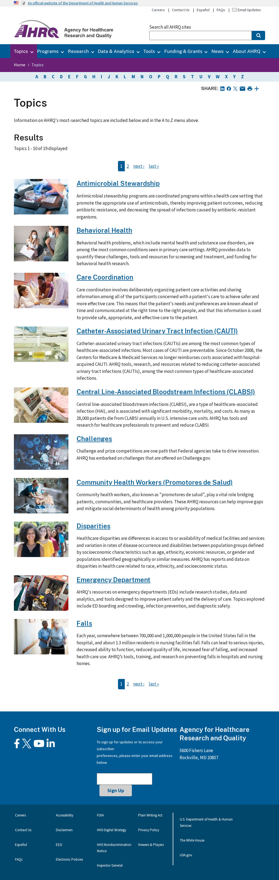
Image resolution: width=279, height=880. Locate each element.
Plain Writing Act (150, 815)
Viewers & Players (151, 844)
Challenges (94, 438)
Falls (84, 623)
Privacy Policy (148, 830)
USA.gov (186, 855)
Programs (48, 51)
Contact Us (181, 9)
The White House (192, 840)
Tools (149, 51)
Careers (158, 9)
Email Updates (249, 9)
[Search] (258, 35)
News (217, 51)
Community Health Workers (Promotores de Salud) (155, 482)
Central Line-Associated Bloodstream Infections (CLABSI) (166, 392)
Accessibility (64, 815)
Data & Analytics (116, 51)
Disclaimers (64, 830)
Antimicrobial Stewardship (118, 183)
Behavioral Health (104, 230)
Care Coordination (105, 277)
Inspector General (110, 865)
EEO (59, 844)
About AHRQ (246, 51)
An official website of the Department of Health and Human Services (83, 3)
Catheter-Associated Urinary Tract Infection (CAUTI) (157, 331)
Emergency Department (113, 579)
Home (19, 64)
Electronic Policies (69, 859)
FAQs (221, 9)
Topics (21, 51)
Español (203, 9)
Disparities (93, 526)
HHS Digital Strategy (111, 830)
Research (78, 51)
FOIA (100, 815)
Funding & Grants (183, 51)
